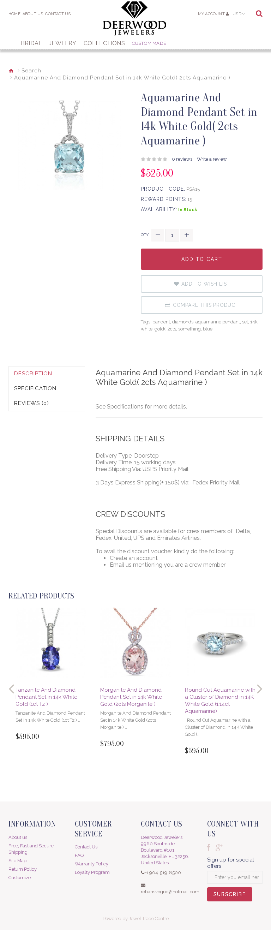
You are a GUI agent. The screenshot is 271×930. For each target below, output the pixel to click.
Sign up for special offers (230, 863)
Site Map (17, 860)
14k (254, 321)
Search (31, 70)
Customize (19, 877)
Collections (104, 43)
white (146, 329)
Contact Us (86, 846)
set (245, 321)
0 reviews (182, 159)
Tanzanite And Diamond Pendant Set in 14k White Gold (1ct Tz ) (46, 697)
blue (207, 329)
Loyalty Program (92, 872)
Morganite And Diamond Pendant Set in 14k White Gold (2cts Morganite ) (131, 697)
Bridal (31, 43)
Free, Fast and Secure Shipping (31, 849)
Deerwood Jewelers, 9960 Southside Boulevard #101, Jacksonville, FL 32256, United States (165, 850)
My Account (211, 14)
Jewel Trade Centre (149, 918)
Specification (35, 388)
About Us (33, 14)
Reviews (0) (31, 403)
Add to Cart (201, 263)
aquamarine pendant (217, 321)
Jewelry (62, 43)
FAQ (79, 855)
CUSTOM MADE (149, 43)
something (189, 329)
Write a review (212, 159)
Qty (145, 234)
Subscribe (229, 896)
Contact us (58, 14)
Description (33, 373)
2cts (172, 329)
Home (14, 14)
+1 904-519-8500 (162, 872)
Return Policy (22, 869)
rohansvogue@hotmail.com (170, 891)
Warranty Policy (91, 863)
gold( (160, 329)
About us (17, 837)
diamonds (182, 321)
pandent (161, 321)
